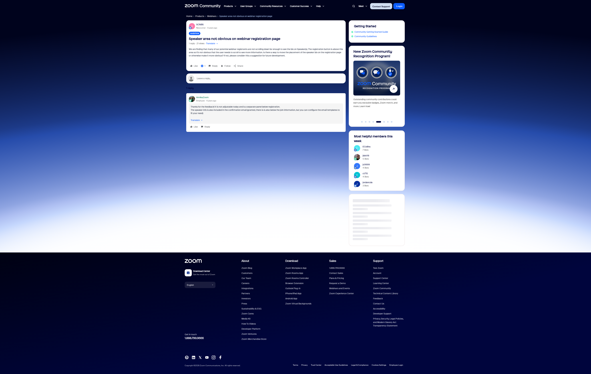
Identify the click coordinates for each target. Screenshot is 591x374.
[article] (266, 112)
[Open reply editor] (266, 78)
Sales (332, 261)
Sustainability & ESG (251, 308)
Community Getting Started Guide (371, 31)
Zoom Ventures (249, 334)
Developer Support (382, 313)
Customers (246, 273)
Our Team (246, 278)
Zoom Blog (246, 268)
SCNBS (200, 24)
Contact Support (381, 6)
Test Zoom (378, 268)
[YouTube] (207, 357)
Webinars (211, 16)
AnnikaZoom (202, 97)
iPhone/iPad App (293, 293)
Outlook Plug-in (292, 288)
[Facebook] (220, 357)
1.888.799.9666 (194, 338)
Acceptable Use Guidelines (336, 365)
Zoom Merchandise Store (253, 339)
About (245, 261)
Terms (295, 365)
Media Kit (246, 318)
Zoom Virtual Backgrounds (298, 303)
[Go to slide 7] (386, 121)
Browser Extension (294, 283)
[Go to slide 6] (380, 121)
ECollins (366, 146)
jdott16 (366, 155)
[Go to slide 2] (365, 121)
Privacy (304, 365)
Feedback (378, 298)
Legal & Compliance (359, 365)
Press (244, 303)
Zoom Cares (247, 313)
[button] (212, 43)
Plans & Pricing (336, 278)
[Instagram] (213, 357)
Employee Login (396, 365)
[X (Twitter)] (200, 357)
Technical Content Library (385, 293)
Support (378, 261)
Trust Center (316, 365)
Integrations (247, 288)
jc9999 (366, 164)
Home (189, 16)
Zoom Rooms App (294, 273)
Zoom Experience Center (341, 293)
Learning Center (381, 283)
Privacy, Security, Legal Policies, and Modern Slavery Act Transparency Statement (388, 322)
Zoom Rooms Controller (297, 278)
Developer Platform (250, 328)
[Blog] (187, 357)
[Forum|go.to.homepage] (203, 6)
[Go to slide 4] (373, 121)
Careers (245, 283)
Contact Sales (336, 273)
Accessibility (379, 308)
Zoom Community (382, 288)
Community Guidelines (365, 36)
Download (291, 261)
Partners (245, 293)
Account (377, 273)
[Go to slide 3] (369, 121)
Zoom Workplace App (295, 268)
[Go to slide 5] (377, 121)
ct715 (365, 173)
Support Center (380, 278)
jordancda (367, 182)
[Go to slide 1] (362, 121)
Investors (246, 298)
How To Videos (248, 323)
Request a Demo (337, 283)
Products (199, 16)
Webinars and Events (339, 288)
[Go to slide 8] (391, 121)
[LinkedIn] (193, 357)
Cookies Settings (379, 365)
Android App (291, 298)
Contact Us (378, 303)
